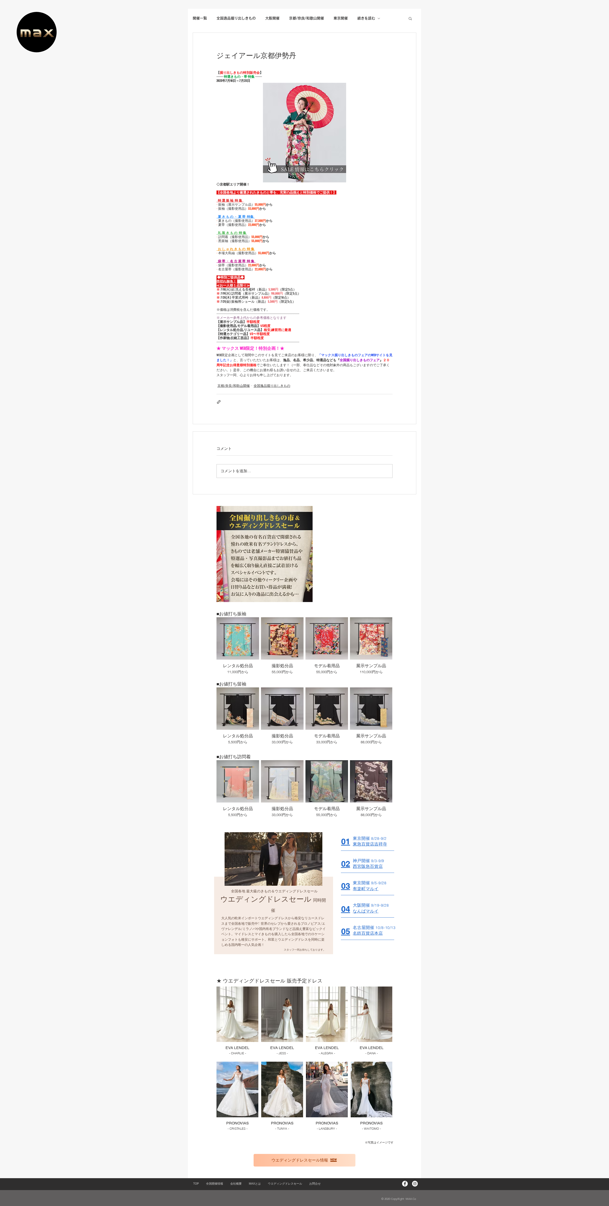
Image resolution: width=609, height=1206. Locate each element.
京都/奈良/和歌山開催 (233, 386)
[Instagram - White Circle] (415, 1184)
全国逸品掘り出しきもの (272, 386)
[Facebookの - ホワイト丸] (405, 1184)
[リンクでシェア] (218, 402)
